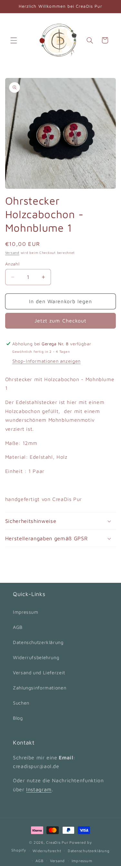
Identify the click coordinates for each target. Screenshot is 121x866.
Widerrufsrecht (47, 851)
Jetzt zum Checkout (60, 320)
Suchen (21, 703)
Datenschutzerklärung (38, 642)
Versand (12, 253)
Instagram (39, 789)
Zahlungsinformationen (39, 687)
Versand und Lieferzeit (39, 672)
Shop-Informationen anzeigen (46, 361)
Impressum (25, 612)
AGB (18, 627)
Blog (18, 718)
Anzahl (12, 263)
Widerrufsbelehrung (36, 657)
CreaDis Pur (57, 842)
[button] (13, 40)
